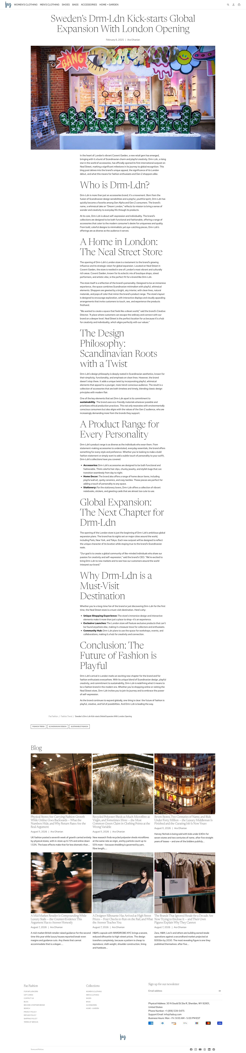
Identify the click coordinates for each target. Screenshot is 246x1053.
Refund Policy (30, 1015)
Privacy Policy (30, 1012)
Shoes (88, 998)
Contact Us (29, 998)
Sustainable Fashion (79, 726)
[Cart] (239, 4)
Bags (88, 1002)
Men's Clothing (92, 995)
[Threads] (204, 1049)
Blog (26, 1002)
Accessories (91, 1005)
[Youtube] (200, 1049)
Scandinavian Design (57, 726)
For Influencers (31, 991)
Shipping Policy (30, 1019)
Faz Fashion (53, 716)
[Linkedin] (209, 1049)
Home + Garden (92, 1008)
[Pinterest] (213, 1049)
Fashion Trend (66, 716)
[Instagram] (195, 1049)
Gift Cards (28, 995)
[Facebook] (191, 1049)
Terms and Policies (37, 1049)
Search (27, 1008)
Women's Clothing (94, 991)
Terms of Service (31, 1022)
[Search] (228, 4)
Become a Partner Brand (34, 1005)
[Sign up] (219, 991)
